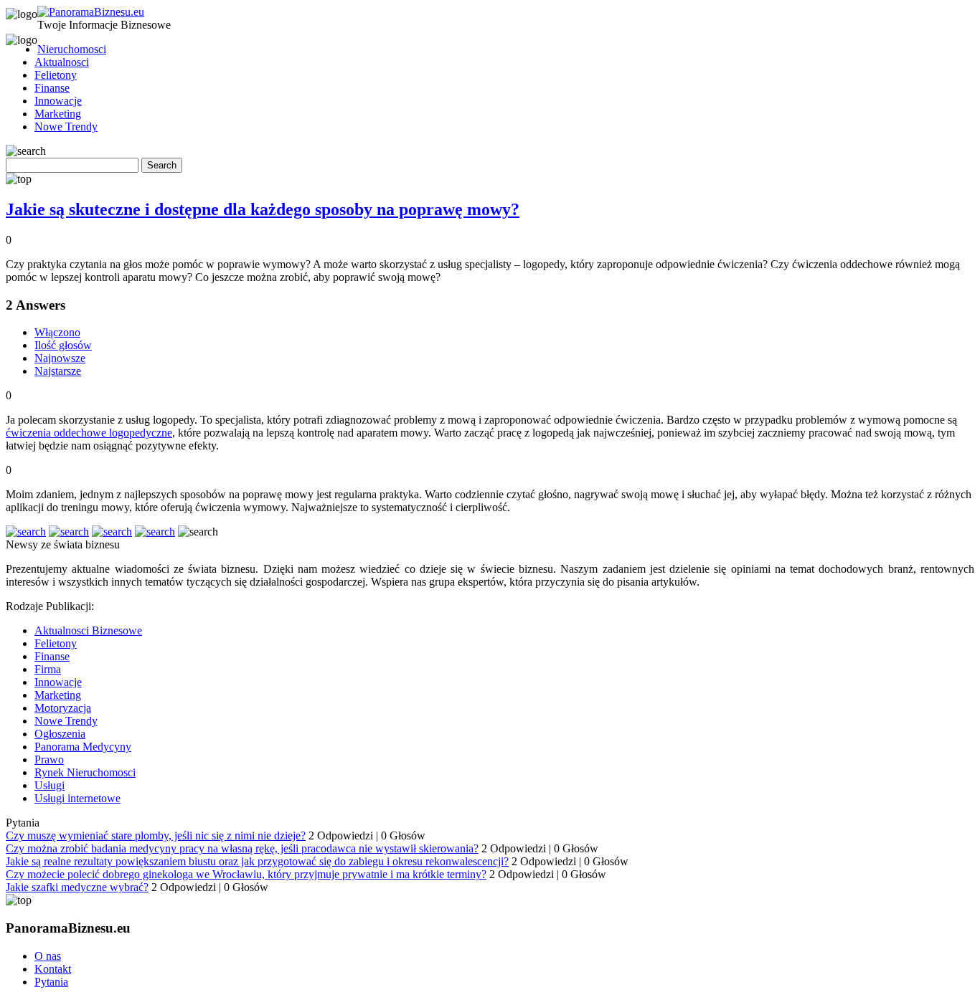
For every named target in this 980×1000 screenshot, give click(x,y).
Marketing (57, 114)
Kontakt (52, 969)
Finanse (52, 88)
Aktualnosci (61, 62)
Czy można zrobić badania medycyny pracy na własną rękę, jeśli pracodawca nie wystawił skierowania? (242, 848)
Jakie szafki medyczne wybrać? (77, 887)
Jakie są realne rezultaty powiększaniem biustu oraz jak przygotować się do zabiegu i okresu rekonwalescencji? (257, 861)
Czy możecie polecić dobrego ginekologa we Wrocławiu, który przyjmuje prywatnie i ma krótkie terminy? (246, 874)
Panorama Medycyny (82, 747)
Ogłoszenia (59, 734)
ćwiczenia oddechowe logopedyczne (89, 433)
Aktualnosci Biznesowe (88, 630)
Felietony (55, 75)
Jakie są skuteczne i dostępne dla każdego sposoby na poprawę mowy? (262, 209)
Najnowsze (59, 358)
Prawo (49, 759)
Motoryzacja (62, 708)
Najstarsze (57, 371)
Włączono (57, 332)
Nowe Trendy (66, 126)
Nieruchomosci (71, 49)
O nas (47, 956)
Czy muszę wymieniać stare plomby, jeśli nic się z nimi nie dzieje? (156, 835)
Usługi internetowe (77, 798)
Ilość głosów (63, 345)
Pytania (51, 982)
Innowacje (58, 101)
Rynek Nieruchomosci (85, 772)
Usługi (49, 785)
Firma (47, 669)
